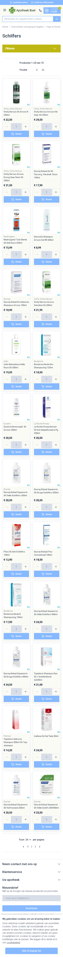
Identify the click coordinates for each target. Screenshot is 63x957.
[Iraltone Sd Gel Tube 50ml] (47, 719)
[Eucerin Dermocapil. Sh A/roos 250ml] (16, 407)
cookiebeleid (13, 942)
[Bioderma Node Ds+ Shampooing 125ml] (47, 345)
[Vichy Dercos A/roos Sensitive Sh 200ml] (47, 282)
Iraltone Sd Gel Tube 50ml (46, 736)
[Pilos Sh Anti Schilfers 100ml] (16, 535)
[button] (31, 48)
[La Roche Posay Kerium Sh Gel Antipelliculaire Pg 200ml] (47, 407)
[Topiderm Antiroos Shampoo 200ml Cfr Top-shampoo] (16, 719)
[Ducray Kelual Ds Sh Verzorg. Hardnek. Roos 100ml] (47, 154)
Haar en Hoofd (53, 27)
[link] (24, 846)
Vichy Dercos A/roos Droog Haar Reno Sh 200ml (14, 177)
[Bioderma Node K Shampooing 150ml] (16, 594)
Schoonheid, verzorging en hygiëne (27, 27)
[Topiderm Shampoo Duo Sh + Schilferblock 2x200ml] (47, 657)
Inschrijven (31, 908)
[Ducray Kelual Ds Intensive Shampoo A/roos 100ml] (16, 282)
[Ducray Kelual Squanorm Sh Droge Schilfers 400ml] (16, 657)
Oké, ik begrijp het (31, 950)
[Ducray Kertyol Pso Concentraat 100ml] (47, 535)
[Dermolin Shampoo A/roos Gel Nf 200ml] (47, 220)
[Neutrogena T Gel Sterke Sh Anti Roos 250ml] (16, 220)
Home (5, 27)
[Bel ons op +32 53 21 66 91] (40, 10)
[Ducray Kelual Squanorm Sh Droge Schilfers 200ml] (47, 473)
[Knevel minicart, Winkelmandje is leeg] (46, 10)
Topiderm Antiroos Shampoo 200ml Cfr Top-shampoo (16, 742)
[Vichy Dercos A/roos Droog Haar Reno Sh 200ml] (16, 154)
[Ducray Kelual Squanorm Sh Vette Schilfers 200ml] (16, 473)
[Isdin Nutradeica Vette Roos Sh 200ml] (16, 345)
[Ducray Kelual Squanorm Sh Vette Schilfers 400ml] (47, 594)
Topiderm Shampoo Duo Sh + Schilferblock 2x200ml (45, 676)
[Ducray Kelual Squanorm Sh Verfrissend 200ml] (16, 785)
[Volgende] (39, 846)
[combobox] (27, 19)
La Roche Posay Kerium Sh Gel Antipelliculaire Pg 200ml (46, 430)
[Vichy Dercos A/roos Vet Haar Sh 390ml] (47, 92)
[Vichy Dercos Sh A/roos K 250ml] (16, 92)
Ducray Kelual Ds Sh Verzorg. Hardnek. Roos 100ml (45, 174)
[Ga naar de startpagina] (23, 10)
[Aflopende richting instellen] (43, 69)
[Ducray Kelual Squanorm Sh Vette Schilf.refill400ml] (47, 785)
